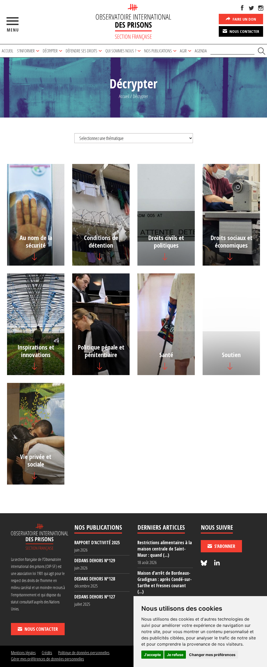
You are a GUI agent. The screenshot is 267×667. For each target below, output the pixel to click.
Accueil (7, 51)
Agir (183, 51)
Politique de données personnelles (84, 653)
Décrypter (50, 51)
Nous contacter (243, 31)
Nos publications (158, 51)
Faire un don (244, 19)
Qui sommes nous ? (120, 51)
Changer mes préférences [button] (212, 654)
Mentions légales (23, 653)
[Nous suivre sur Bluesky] (205, 563)
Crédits (47, 653)
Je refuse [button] (175, 654)
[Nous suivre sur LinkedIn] (217, 563)
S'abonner (224, 546)
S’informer (26, 51)
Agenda (201, 51)
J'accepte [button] (152, 654)
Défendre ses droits (81, 51)
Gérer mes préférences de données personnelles (47, 659)
